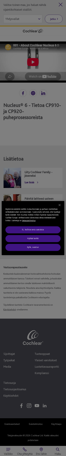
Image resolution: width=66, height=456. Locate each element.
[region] (33, 228)
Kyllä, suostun (33, 247)
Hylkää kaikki (33, 238)
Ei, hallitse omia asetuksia (33, 229)
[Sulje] (59, 205)
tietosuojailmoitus (29, 220)
